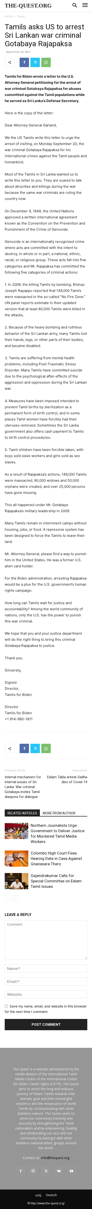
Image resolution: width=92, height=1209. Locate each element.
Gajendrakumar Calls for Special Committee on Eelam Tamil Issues (56, 881)
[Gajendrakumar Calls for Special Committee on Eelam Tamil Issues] (16, 881)
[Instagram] (33, 1171)
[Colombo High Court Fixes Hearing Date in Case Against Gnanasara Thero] (16, 858)
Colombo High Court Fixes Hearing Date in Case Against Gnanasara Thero (56, 858)
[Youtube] (71, 1171)
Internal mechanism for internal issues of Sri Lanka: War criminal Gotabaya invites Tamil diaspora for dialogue (23, 787)
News (21, 16)
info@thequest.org (55, 1158)
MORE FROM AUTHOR (59, 813)
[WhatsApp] (46, 62)
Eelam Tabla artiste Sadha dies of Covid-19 (67, 779)
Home (9, 16)
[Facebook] (24, 62)
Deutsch (51, 1195)
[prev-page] (8, 898)
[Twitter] (35, 62)
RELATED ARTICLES (22, 813)
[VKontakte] (58, 1171)
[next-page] (15, 898)
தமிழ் (38, 1195)
